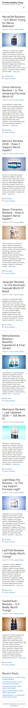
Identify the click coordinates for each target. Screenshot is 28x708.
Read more (16, 71)
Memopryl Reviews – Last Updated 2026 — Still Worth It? (13, 414)
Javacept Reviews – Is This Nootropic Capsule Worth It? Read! (13, 286)
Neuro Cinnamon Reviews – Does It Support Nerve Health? (13, 214)
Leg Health (7, 539)
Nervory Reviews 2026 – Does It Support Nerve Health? (12, 145)
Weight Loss (8, 590)
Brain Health (8, 324)
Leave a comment (9, 78)
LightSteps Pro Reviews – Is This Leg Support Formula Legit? (12, 484)
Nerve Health (8, 198)
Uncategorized (8, 76)
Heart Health (8, 662)
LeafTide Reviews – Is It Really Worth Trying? (13, 553)
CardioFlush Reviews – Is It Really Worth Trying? (10, 605)
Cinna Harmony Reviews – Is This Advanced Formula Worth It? (13, 92)
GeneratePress (14, 705)
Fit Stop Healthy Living (12, 2)
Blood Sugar (8, 130)
